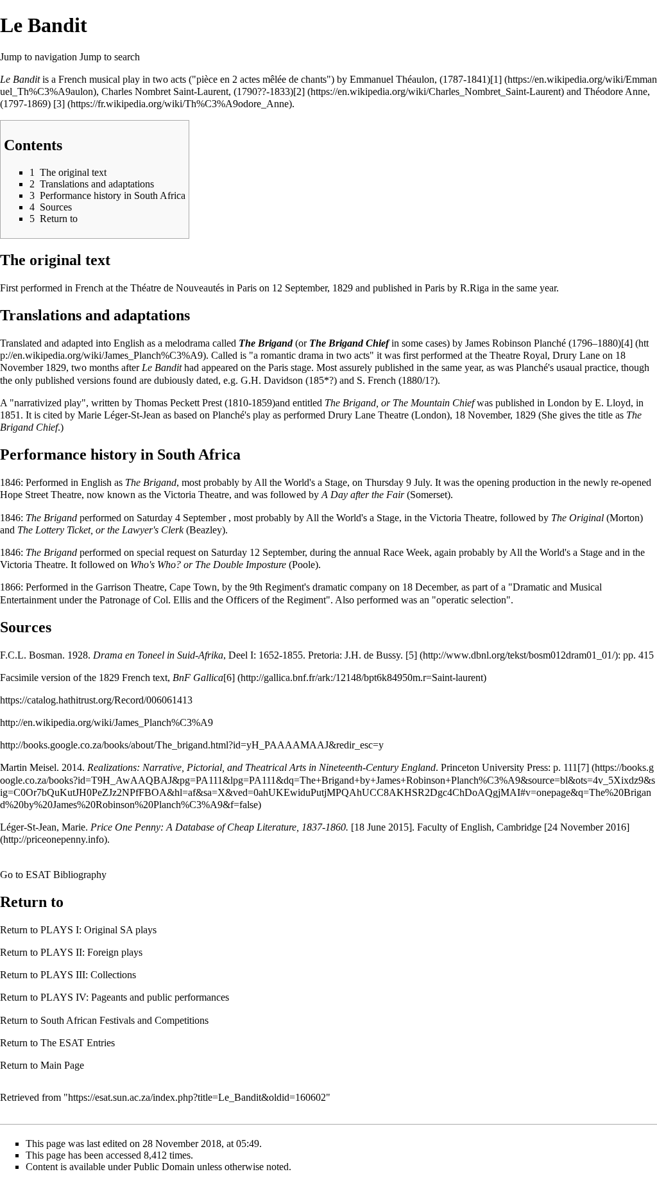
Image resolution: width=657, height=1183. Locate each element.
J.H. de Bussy (372, 655)
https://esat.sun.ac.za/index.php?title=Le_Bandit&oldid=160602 (197, 1097)
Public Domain (163, 1166)
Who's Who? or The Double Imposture (208, 564)
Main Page (62, 1065)
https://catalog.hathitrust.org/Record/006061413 (96, 700)
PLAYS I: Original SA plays (98, 929)
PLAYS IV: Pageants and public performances (134, 997)
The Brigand (266, 343)
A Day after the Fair (362, 494)
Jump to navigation (38, 56)
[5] (411, 655)
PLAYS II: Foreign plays (91, 952)
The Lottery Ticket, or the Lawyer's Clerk (100, 529)
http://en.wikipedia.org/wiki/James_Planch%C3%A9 (106, 722)
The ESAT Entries (77, 1042)
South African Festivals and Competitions (124, 1020)
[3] (59, 103)
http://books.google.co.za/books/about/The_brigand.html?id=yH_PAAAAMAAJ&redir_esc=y (192, 744)
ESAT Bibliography (66, 874)
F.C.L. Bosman (31, 655)
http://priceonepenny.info (53, 839)
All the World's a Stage (300, 482)
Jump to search (110, 56)
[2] (299, 91)
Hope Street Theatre (40, 494)
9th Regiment (277, 587)
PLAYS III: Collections (88, 974)
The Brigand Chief (349, 343)
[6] (229, 677)
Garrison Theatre (130, 587)
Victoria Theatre (196, 494)
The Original (577, 517)
